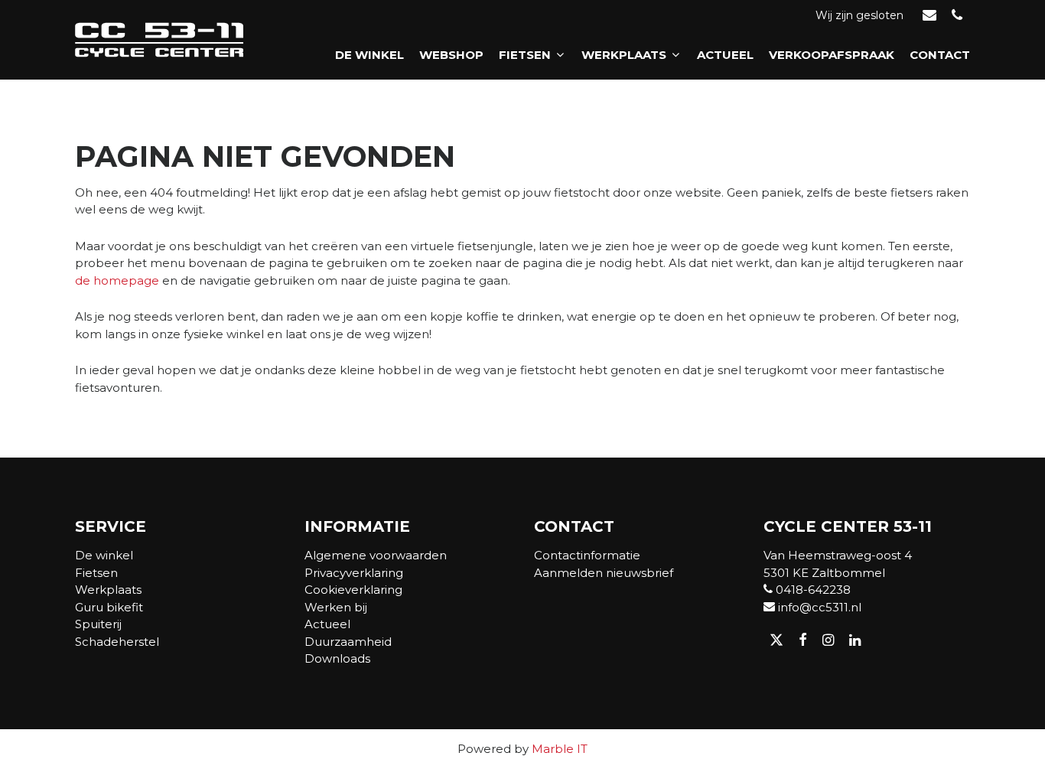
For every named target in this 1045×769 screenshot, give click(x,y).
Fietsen (525, 54)
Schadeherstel (117, 641)
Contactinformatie (587, 555)
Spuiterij (98, 624)
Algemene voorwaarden (375, 555)
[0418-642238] (957, 16)
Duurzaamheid (348, 641)
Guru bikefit (109, 607)
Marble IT (560, 748)
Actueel (725, 54)
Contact (940, 54)
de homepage (117, 280)
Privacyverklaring (353, 572)
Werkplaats (623, 54)
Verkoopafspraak (831, 54)
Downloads (337, 658)
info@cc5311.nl (818, 607)
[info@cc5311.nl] (929, 16)
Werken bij (335, 607)
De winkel (369, 54)
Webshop (451, 54)
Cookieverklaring (353, 589)
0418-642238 (812, 589)
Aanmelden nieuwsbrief (603, 572)
